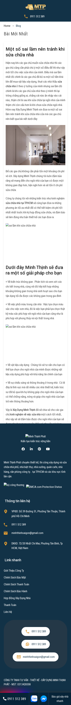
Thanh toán (10, 605)
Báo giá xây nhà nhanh (60, 699)
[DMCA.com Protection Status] (44, 486)
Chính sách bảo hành (15, 591)
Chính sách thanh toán (16, 584)
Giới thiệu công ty (14, 570)
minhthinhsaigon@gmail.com (27, 533)
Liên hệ (8, 612)
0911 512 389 (37, 16)
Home (7, 26)
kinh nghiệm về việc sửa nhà (25, 414)
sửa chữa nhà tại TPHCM (19, 203)
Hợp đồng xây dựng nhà (17, 598)
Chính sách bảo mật (15, 577)
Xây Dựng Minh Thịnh (24, 410)
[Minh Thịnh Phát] (35, 7)
